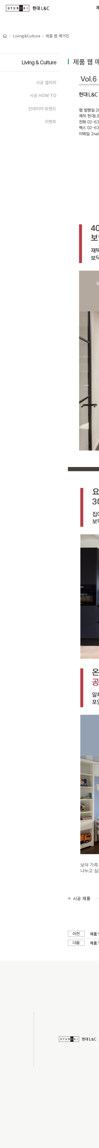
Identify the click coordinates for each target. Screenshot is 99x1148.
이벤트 (50, 121)
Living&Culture (26, 36)
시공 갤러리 (46, 82)
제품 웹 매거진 (57, 36)
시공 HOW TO (43, 95)
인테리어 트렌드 (42, 108)
